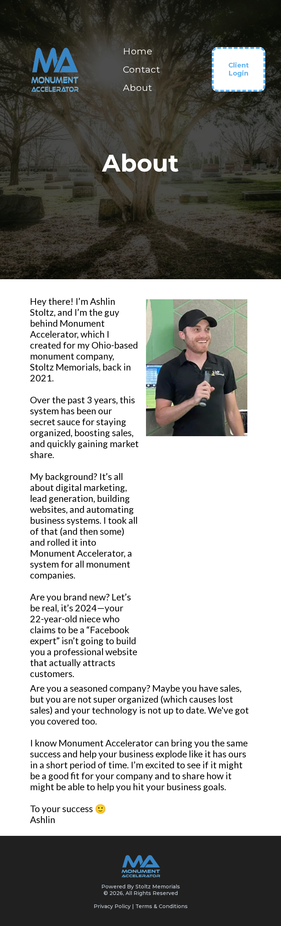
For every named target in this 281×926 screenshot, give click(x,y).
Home (138, 51)
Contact (141, 69)
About (137, 87)
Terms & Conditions (161, 906)
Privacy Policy (112, 906)
